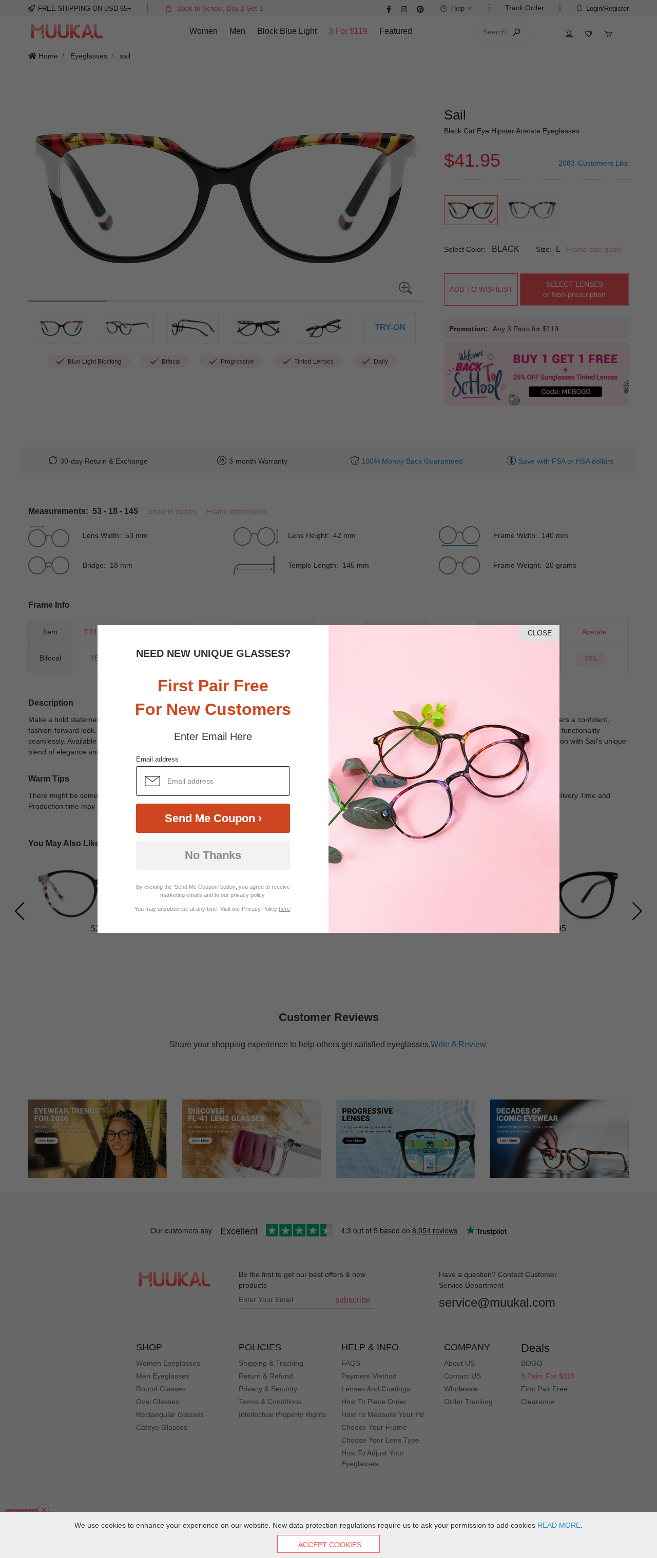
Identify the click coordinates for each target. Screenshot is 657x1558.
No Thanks (213, 855)
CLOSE (540, 633)
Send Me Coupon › (213, 818)
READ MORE (559, 1525)
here (284, 909)
